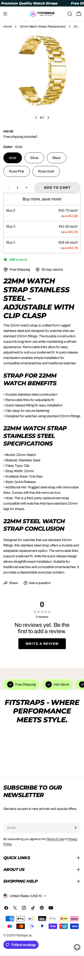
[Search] (69, 13)
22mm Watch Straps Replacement (43, 26)
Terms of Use (55, 839)
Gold (12, 158)
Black (56, 158)
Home (7, 26)
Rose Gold (46, 171)
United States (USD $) (26, 896)
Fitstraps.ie (23, 935)
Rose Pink (16, 171)
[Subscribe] (75, 827)
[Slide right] (48, 117)
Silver (34, 158)
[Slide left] (36, 117)
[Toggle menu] (5, 13)
